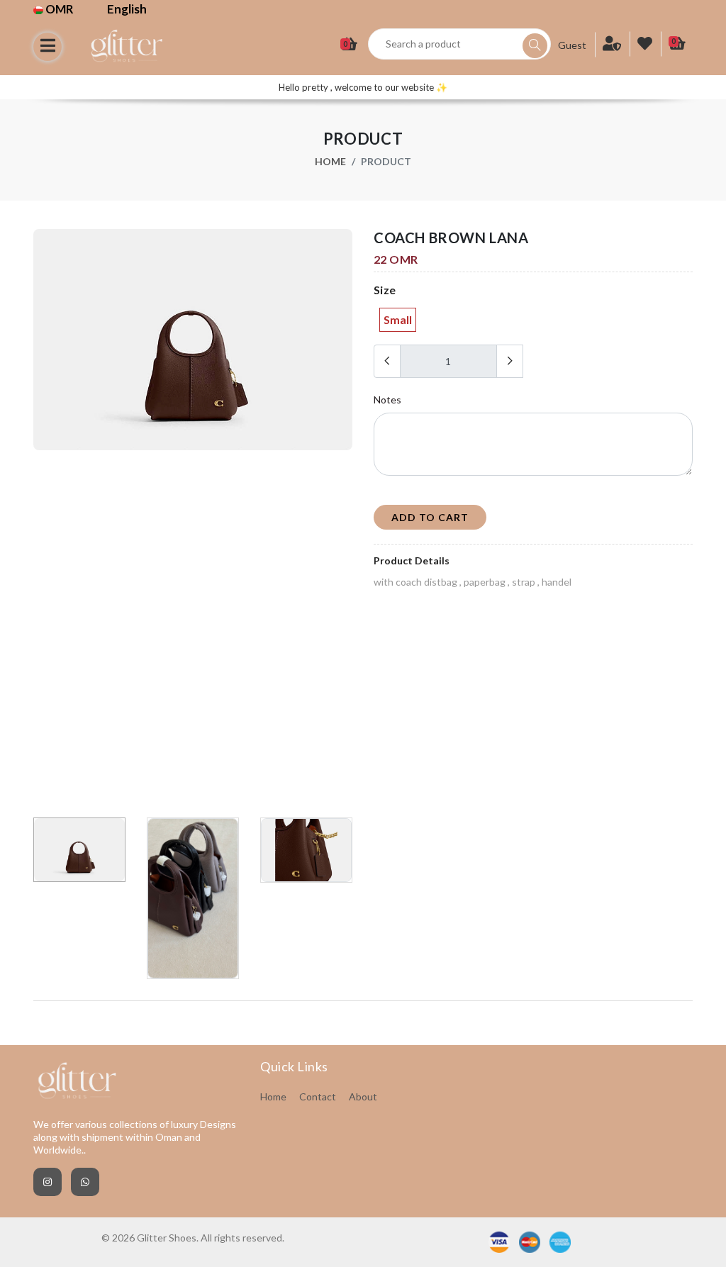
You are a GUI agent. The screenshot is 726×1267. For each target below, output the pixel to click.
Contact (317, 1096)
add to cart (430, 517)
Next (344, 518)
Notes (387, 400)
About (363, 1096)
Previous (41, 518)
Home (330, 161)
